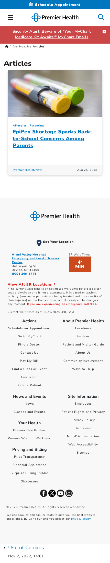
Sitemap (83, 453)
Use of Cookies (26, 547)
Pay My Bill (29, 361)
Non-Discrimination (83, 436)
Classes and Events (29, 412)
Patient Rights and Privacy (83, 412)
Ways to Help (83, 369)
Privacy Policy (83, 420)
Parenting (37, 125)
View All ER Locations (30, 284)
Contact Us (29, 353)
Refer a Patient (29, 385)
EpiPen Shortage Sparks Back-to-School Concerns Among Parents (52, 138)
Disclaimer (83, 428)
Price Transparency (29, 457)
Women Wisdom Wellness (29, 438)
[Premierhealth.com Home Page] (6, 46)
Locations (83, 328)
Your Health (20, 46)
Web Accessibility (83, 444)
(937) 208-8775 (24, 274)
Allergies (20, 125)
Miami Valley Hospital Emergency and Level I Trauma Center (35, 258)
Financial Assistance (30, 465)
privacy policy (81, 519)
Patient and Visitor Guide (83, 344)
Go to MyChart (29, 336)
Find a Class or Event (29, 369)
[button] (11, 16)
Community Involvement (83, 361)
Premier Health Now (27, 170)
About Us (83, 353)
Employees (83, 404)
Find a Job (29, 377)
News (29, 404)
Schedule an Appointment (29, 328)
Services (83, 336)
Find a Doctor (29, 344)
